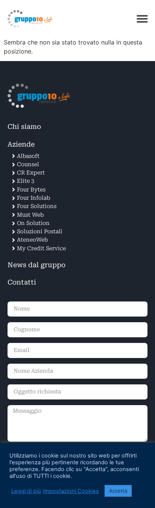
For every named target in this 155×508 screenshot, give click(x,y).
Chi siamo (24, 126)
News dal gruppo (36, 265)
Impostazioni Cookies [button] (71, 491)
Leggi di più (26, 491)
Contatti (22, 282)
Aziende (21, 144)
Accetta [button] (118, 491)
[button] (142, 19)
